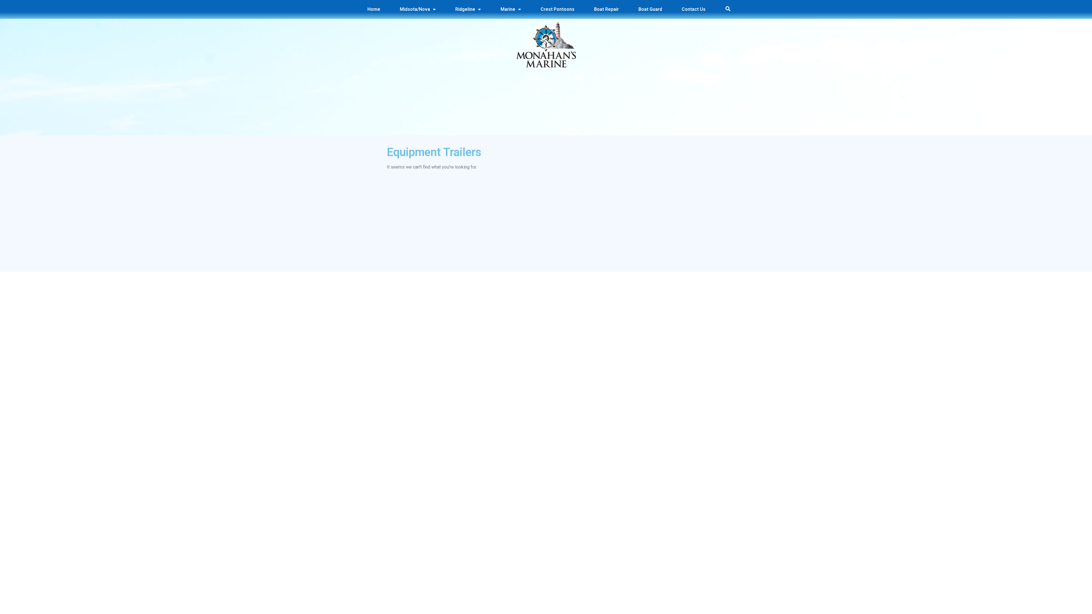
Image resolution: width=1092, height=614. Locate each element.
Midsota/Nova (415, 9)
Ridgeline (465, 9)
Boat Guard (650, 9)
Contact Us (694, 9)
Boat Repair (606, 9)
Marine (507, 9)
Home (373, 9)
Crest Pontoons (557, 9)
